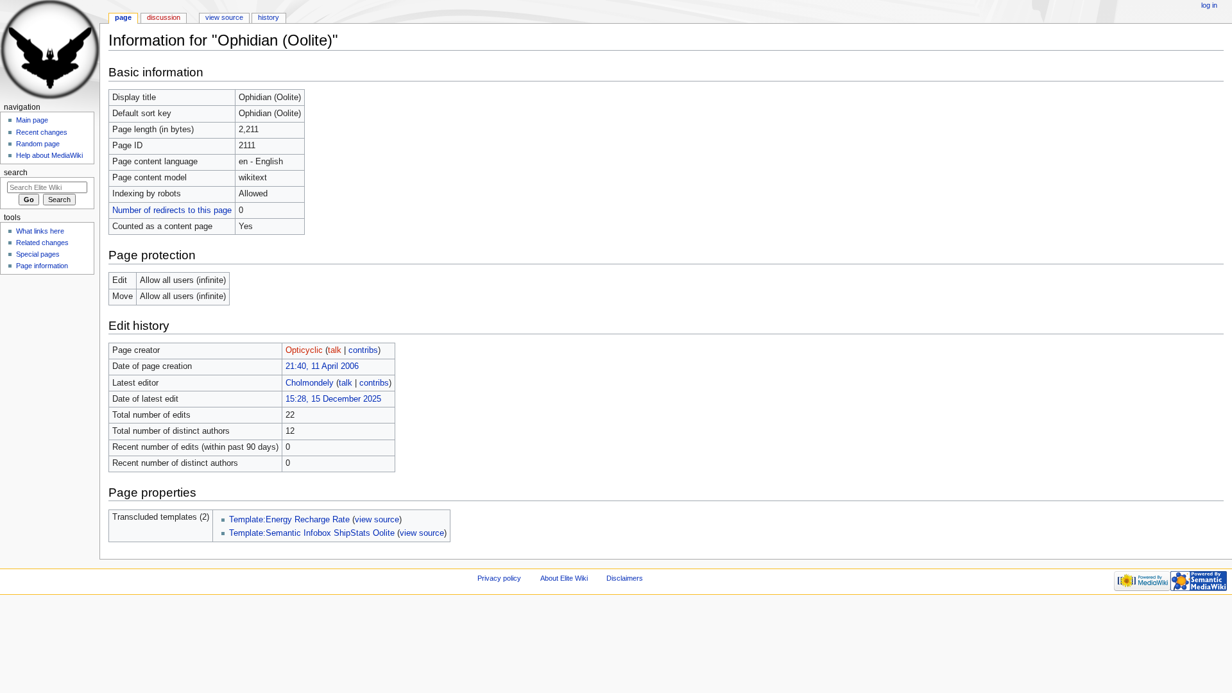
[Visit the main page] (49, 49)
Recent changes (41, 132)
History (268, 17)
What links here (40, 231)
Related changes (42, 242)
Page (123, 17)
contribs (363, 350)
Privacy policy (499, 578)
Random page (38, 144)
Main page (32, 120)
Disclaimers (624, 578)
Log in (1209, 5)
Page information (42, 266)
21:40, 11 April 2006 (322, 366)
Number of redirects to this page (172, 210)
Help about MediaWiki (49, 155)
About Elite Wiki (564, 578)
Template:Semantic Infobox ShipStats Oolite (312, 533)
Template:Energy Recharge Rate (289, 519)
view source (377, 519)
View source (224, 17)
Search (16, 172)
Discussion (163, 17)
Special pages (38, 254)
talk (334, 350)
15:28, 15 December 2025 (333, 399)
